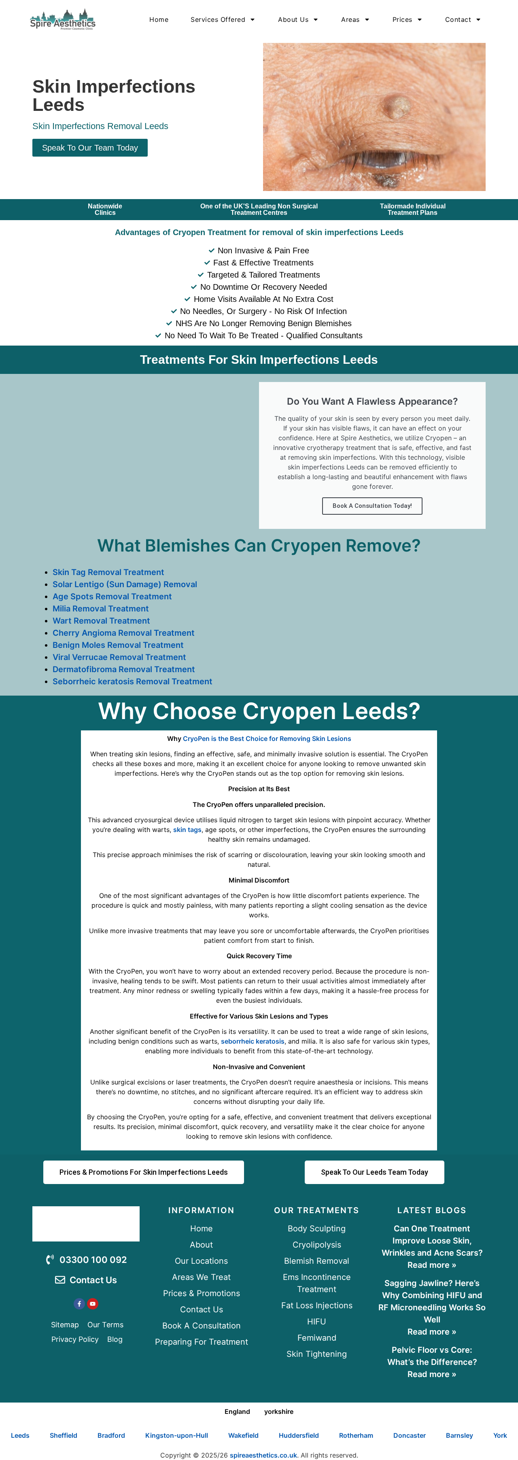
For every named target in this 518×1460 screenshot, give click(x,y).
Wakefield (243, 1435)
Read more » (432, 1265)
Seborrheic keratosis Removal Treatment (132, 681)
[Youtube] (92, 1303)
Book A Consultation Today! (372, 505)
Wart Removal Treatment (101, 621)
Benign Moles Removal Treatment (118, 645)
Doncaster (409, 1435)
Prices (402, 19)
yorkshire (278, 1411)
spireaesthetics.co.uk (263, 1455)
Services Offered (218, 19)
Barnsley (459, 1435)
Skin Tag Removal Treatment (108, 572)
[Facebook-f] (79, 1303)
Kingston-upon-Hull (176, 1435)
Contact (458, 19)
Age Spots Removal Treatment (112, 596)
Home (158, 19)
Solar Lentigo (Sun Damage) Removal (125, 584)
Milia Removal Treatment (101, 608)
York (500, 1435)
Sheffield (63, 1435)
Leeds (20, 1435)
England (237, 1411)
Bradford (111, 1435)
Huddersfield (299, 1435)
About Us (293, 19)
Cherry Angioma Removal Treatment (124, 633)
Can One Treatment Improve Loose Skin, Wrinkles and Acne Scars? (432, 1241)
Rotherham (356, 1435)
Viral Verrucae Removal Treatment (119, 657)
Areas (350, 19)
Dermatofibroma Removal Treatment (124, 669)
